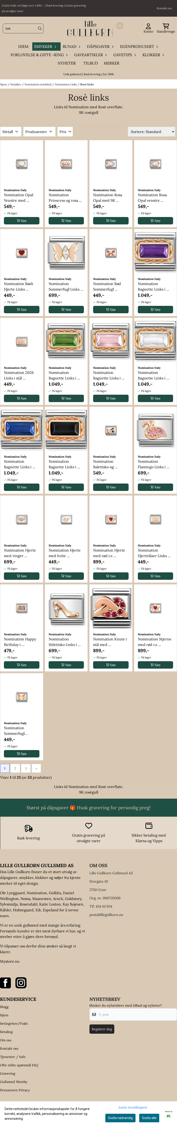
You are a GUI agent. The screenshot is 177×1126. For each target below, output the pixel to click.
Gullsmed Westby (13, 1082)
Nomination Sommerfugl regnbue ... (14, 731)
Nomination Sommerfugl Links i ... (65, 286)
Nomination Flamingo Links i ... (153, 464)
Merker (111, 63)
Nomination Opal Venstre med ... (18, 197)
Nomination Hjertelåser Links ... (154, 553)
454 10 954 (104, 906)
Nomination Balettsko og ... (105, 464)
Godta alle (149, 1118)
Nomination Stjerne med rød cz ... (154, 642)
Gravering (7, 1073)
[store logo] (90, 28)
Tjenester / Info (12, 1057)
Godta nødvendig (120, 1118)
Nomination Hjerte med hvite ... (65, 553)
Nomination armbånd (38, 84)
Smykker (16, 84)
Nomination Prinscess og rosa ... (65, 197)
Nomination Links (66, 84)
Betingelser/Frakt (14, 1023)
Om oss (6, 1040)
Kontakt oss (9, 1048)
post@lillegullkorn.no (106, 914)
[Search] (40, 28)
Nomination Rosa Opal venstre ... (152, 197)
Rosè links (87, 84)
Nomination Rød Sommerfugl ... (107, 286)
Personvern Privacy (15, 1090)
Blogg (4, 1007)
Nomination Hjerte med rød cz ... (109, 553)
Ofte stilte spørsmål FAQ (19, 1065)
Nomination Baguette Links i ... (153, 286)
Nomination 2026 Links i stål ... (19, 375)
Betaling (6, 1032)
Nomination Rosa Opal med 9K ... (107, 197)
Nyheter (67, 63)
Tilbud (90, 63)
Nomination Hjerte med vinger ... (20, 553)
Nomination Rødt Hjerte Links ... (18, 286)
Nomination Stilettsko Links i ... (65, 642)
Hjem (4, 84)
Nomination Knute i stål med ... (110, 642)
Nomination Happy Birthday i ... (20, 642)
